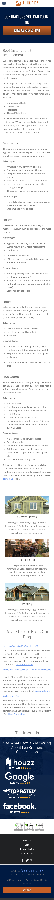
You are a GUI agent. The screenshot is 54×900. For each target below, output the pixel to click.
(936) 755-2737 (32, 870)
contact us (8, 478)
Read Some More (24, 664)
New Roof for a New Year (11, 696)
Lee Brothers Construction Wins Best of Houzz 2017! (20, 646)
